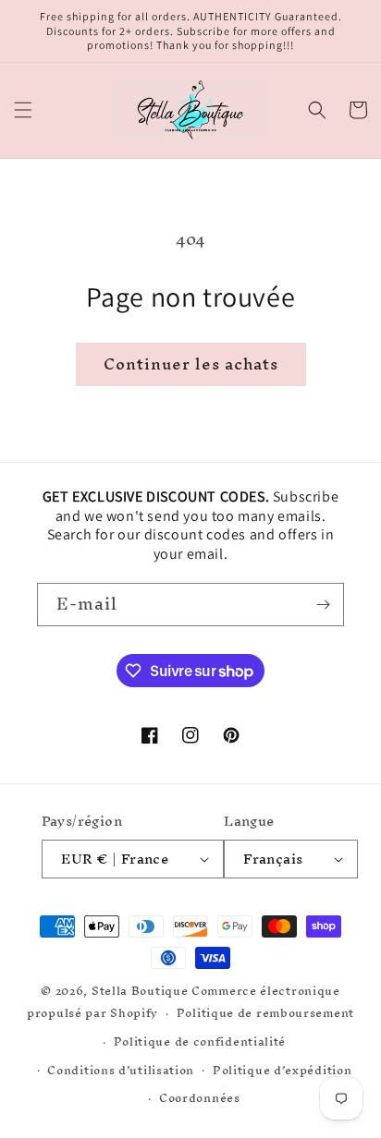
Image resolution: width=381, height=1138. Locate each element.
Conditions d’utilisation (120, 1070)
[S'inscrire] (322, 604)
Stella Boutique (141, 990)
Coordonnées (199, 1097)
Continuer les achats (191, 363)
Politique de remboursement (265, 1012)
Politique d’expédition (282, 1070)
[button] (23, 110)
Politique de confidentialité (200, 1041)
